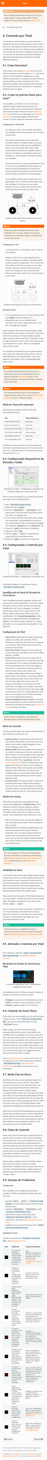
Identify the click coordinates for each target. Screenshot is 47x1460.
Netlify (38, 1456)
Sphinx (18, 1454)
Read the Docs (11, 1456)
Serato (17, 453)
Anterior (9, 1439)
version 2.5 (35, 20)
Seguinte (37, 1439)
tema (32, 1454)
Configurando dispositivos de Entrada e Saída (33, 1261)
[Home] (3, 27)
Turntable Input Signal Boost (34, 1414)
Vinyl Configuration (12, 763)
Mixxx (25, 3)
